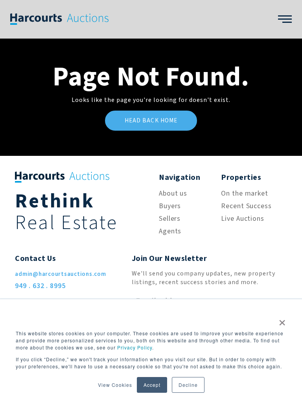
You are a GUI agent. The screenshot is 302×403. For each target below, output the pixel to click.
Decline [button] (188, 384)
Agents (170, 231)
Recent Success (246, 206)
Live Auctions (242, 219)
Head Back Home (151, 120)
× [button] (282, 320)
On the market (244, 193)
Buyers (170, 206)
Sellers (169, 219)
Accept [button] (152, 384)
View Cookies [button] (115, 384)
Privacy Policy (134, 347)
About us (173, 193)
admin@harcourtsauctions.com (60, 274)
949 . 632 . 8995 (40, 286)
